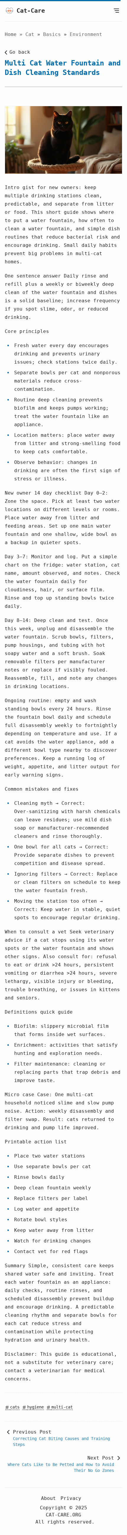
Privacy (71, 1498)
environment (86, 34)
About (48, 1498)
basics (53, 34)
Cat (31, 34)
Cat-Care (31, 10)
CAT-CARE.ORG (63, 1515)
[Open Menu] (116, 11)
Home (11, 34)
